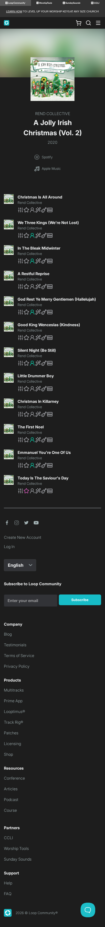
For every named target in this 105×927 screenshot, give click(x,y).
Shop (8, 754)
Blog (8, 634)
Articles (11, 788)
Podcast (11, 799)
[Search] (88, 23)
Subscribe (79, 600)
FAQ (7, 893)
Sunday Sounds (18, 859)
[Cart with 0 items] (79, 23)
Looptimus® (14, 711)
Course (10, 810)
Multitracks (14, 690)
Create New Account (22, 537)
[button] (59, 210)
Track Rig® (13, 722)
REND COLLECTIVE (52, 113)
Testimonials (15, 644)
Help (8, 883)
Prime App (13, 700)
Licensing (12, 743)
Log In (9, 546)
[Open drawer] (98, 23)
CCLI (8, 837)
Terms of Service (19, 655)
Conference (14, 778)
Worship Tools (16, 848)
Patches (11, 732)
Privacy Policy (17, 666)
